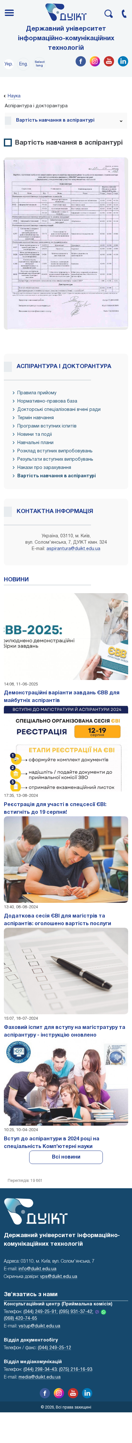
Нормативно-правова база (47, 401)
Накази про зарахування (44, 468)
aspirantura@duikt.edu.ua (73, 549)
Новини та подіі (34, 435)
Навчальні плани (35, 443)
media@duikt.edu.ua (40, 1377)
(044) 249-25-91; (40, 1312)
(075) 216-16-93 (75, 1370)
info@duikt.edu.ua (37, 1269)
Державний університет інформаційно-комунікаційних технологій (66, 38)
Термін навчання (35, 418)
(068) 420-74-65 (20, 1319)
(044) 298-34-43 (40, 1370)
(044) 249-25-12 (54, 1348)
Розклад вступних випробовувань (55, 451)
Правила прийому (36, 393)
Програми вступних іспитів (47, 426)
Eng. (23, 64)
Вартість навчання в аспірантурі (56, 476)
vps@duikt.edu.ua (58, 1277)
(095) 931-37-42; (76, 1312)
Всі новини (66, 1157)
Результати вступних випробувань (55, 459)
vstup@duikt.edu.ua (39, 1326)
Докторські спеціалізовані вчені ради (59, 410)
